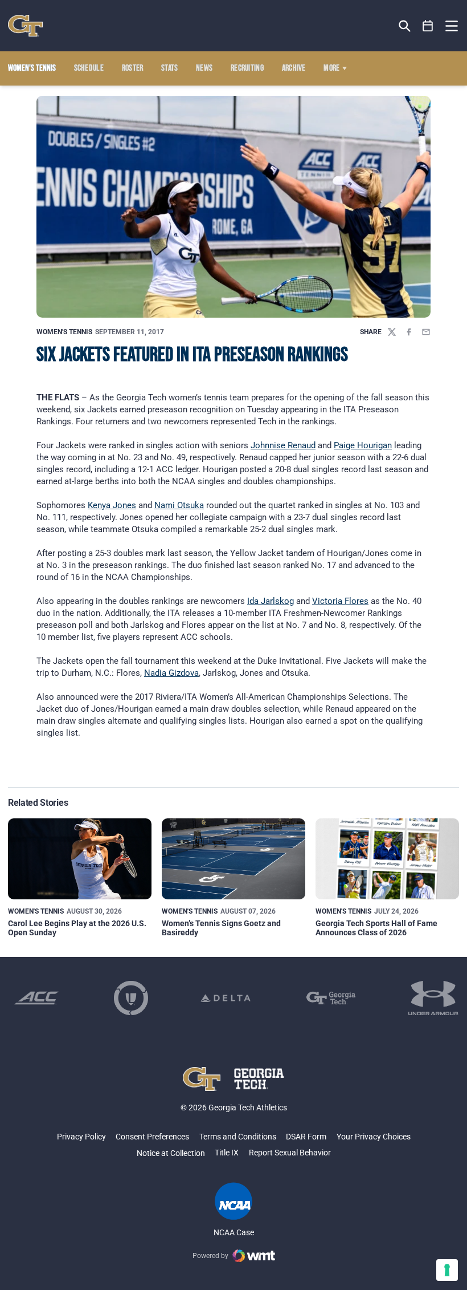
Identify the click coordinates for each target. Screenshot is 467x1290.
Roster (133, 68)
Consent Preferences (152, 1136)
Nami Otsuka (179, 505)
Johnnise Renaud (283, 445)
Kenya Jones (112, 505)
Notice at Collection (171, 1153)
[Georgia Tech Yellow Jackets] (25, 25)
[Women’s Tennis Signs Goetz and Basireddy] (233, 858)
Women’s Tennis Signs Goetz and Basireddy (221, 927)
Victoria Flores (340, 601)
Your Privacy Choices (374, 1136)
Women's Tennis (64, 332)
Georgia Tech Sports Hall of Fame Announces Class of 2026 (376, 927)
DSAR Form (306, 1136)
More (331, 68)
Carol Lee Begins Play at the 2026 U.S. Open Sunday (77, 927)
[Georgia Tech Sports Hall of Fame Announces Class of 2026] (387, 858)
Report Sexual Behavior (290, 1152)
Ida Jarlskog (270, 601)
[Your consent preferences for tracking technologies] (447, 1270)
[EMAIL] (426, 331)
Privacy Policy (81, 1136)
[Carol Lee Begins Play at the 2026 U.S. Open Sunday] (79, 858)
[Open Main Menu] (451, 26)
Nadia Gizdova (171, 673)
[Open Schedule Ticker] (428, 26)
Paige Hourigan (363, 445)
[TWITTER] (391, 331)
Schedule (89, 68)
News (204, 68)
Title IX (227, 1152)
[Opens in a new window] (36, 998)
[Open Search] (405, 26)
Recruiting (247, 68)
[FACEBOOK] (408, 331)
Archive (294, 68)
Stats (169, 68)
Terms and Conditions (237, 1136)
